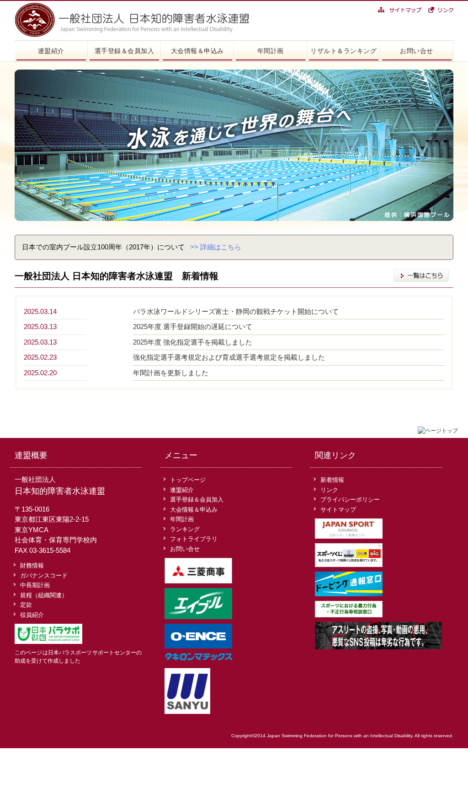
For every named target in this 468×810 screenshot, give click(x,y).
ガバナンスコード (44, 575)
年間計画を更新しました (170, 373)
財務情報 (32, 565)
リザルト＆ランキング (343, 50)
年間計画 (270, 50)
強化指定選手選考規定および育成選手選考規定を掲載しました (229, 357)
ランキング (185, 529)
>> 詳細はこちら (215, 247)
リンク (329, 489)
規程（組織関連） (44, 595)
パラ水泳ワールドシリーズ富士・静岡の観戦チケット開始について (236, 311)
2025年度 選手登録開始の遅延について (192, 326)
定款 (26, 604)
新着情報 (332, 479)
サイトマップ (338, 509)
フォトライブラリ (194, 538)
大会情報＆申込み (197, 50)
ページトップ (441, 430)
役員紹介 (32, 614)
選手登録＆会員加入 (124, 50)
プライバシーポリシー (350, 499)
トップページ (188, 479)
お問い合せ (416, 50)
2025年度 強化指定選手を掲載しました (192, 342)
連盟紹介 (51, 50)
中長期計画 (35, 585)
